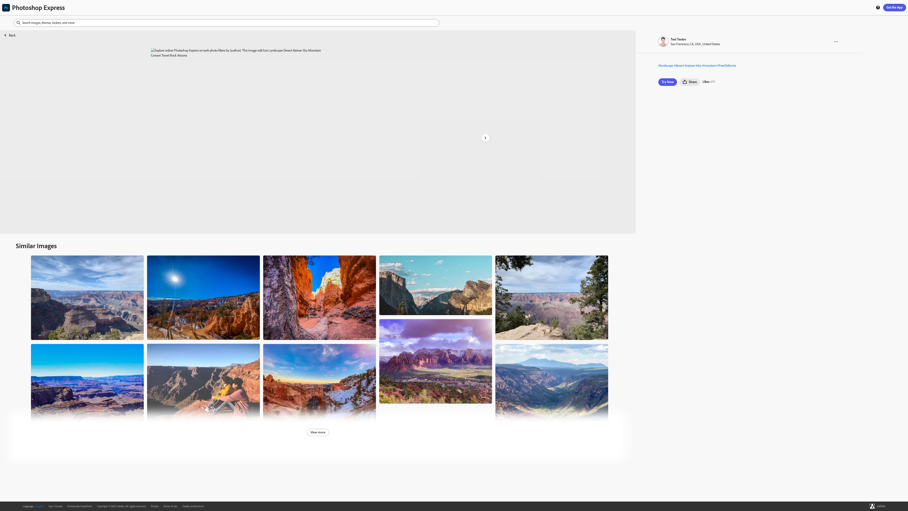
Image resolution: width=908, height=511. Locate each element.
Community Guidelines (79, 506)
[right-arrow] (485, 138)
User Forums (55, 506)
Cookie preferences (193, 506)
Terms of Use (170, 506)
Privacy (155, 506)
